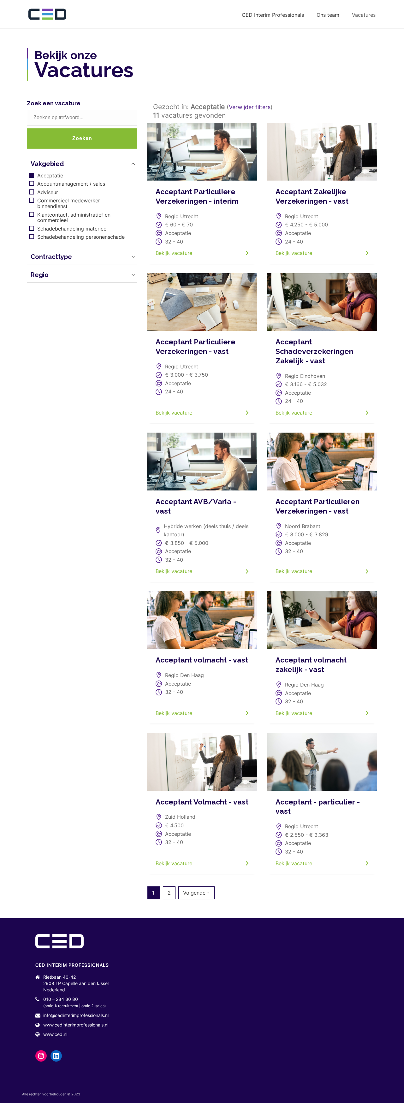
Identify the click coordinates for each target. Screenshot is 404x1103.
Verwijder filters (249, 107)
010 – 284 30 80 (60, 999)
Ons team (328, 15)
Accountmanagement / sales (71, 184)
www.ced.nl (55, 1034)
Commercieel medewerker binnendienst (68, 203)
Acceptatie (50, 176)
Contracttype (51, 257)
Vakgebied (47, 164)
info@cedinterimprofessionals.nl (76, 1015)
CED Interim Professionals (273, 15)
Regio (40, 275)
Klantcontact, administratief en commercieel (73, 217)
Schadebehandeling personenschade (81, 237)
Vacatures (364, 15)
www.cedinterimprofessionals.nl (75, 1024)
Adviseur (47, 192)
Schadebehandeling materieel (72, 229)
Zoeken (82, 138)
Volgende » (196, 893)
